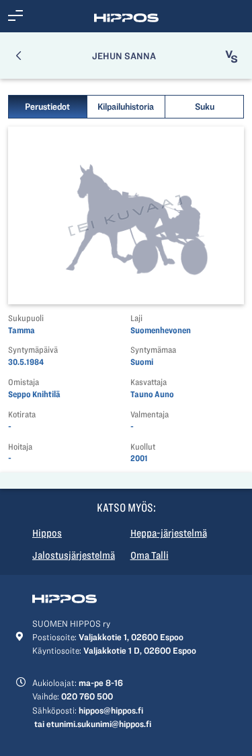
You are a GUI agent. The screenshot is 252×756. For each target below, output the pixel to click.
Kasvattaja (148, 382)
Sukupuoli (26, 318)
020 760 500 (87, 696)
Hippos (47, 533)
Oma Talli (149, 555)
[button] (15, 16)
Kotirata (22, 414)
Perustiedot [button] (47, 106)
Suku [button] (204, 106)
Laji (136, 318)
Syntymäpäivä (33, 349)
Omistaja (23, 382)
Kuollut (142, 446)
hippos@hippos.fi (111, 710)
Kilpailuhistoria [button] (125, 106)
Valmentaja (149, 414)
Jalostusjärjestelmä (73, 555)
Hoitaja (20, 446)
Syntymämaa (153, 349)
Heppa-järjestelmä (168, 533)
